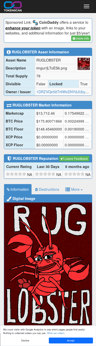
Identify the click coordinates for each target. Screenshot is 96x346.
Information (19, 189)
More (75, 189)
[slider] (16, 174)
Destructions (48, 189)
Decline (25, 340)
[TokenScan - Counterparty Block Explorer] (13, 5)
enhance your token (22, 27)
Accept (70, 340)
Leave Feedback (76, 158)
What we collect (55, 333)
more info (82, 38)
